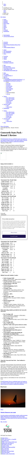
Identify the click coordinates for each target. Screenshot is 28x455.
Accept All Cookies (14, 236)
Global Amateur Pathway (9, 47)
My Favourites (9, 88)
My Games (8, 87)
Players (5, 27)
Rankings (5, 22)
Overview (5, 42)
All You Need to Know (8, 36)
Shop (7, 91)
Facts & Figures (7, 66)
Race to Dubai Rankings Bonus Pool (11, 44)
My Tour (8, 83)
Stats (4, 28)
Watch (4, 26)
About (4, 49)
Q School (5, 30)
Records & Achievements (9, 67)
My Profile (8, 90)
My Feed (8, 84)
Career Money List (7, 69)
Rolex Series (6, 23)
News (4, 24)
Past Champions (7, 52)
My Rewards (9, 86)
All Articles (6, 126)
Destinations (6, 31)
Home (4, 19)
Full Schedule (6, 35)
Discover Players (7, 61)
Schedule (5, 20)
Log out (8, 94)
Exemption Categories (8, 62)
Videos (5, 59)
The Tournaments (7, 51)
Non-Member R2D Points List (10, 70)
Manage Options (14, 232)
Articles (5, 57)
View (4, 4)
